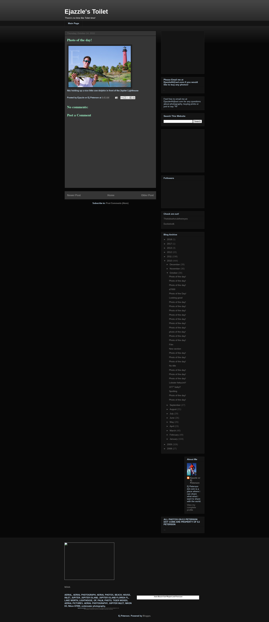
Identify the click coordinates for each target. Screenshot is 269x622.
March (173, 430)
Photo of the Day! (177, 293)
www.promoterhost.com (113, 608)
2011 (169, 256)
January (174, 439)
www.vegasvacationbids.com (99, 609)
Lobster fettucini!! (177, 382)
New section (175, 348)
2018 (170, 239)
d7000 (172, 289)
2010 (170, 260)
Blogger (146, 616)
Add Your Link (109, 609)
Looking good (175, 297)
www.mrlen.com (88, 609)
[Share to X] (127, 97)
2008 (170, 448)
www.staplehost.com (102, 608)
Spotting (173, 391)
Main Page (73, 23)
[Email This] (121, 97)
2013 (170, 248)
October (174, 273)
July (172, 413)
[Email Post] (116, 97)
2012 (170, 252)
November (175, 268)
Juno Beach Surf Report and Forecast (168, 596)
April (172, 426)
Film (171, 344)
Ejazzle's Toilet (86, 11)
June (172, 418)
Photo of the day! (177, 276)
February (174, 434)
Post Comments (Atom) (117, 203)
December (175, 264)
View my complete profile (191, 507)
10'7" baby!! (175, 387)
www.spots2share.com (91, 608)
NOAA (67, 587)
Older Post (147, 195)
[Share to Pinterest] (133, 97)
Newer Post (74, 195)
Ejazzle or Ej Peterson (195, 480)
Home (110, 195)
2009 (170, 444)
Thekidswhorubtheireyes (176, 218)
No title (172, 365)
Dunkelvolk (169, 224)
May (172, 422)
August (173, 409)
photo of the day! (177, 332)
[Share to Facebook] (130, 97)
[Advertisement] (183, 51)
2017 (170, 243)
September (175, 405)
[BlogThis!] (124, 97)
